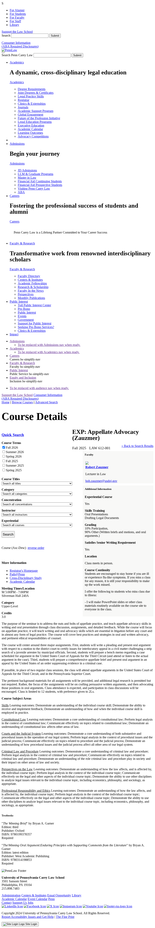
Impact (14, 334)
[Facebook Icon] (35, 906)
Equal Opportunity (59, 895)
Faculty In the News (31, 290)
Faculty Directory (29, 276)
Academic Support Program (35, 111)
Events (22, 316)
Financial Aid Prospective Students (40, 185)
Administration (11, 895)
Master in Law (27, 177)
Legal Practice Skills (31, 96)
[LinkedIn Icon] (12, 906)
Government (26, 319)
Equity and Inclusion (23, 377)
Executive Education (31, 125)
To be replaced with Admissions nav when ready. (49, 345)
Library (14, 24)
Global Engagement (30, 114)
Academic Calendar (30, 129)
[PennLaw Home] (9, 50)
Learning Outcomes (30, 132)
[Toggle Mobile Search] (3, 52)
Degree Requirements (31, 89)
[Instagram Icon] (71, 906)
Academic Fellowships (32, 283)
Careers (14, 196)
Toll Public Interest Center (34, 305)
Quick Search (13, 435)
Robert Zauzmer (96, 467)
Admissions (17, 143)
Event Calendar (37, 899)
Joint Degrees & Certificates (35, 92)
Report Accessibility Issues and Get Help (28, 916)
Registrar (23, 100)
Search (6, 35)
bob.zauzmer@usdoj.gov (101, 481)
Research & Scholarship (33, 287)
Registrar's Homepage (24, 570)
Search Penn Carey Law (17, 55)
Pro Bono (24, 309)
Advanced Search (46, 402)
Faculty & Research (22, 243)
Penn (51, 899)
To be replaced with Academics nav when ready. (49, 352)
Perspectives (26, 294)
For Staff (15, 21)
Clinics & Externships (32, 103)
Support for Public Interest (34, 323)
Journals (23, 107)
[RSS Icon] (118, 906)
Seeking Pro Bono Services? (36, 327)
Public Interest (19, 301)
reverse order (36, 548)
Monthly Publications (31, 298)
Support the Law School (17, 31)
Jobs (30, 902)
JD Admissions (27, 170)
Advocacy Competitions (33, 136)
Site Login (31, 924)
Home (5, 402)
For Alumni (17, 10)
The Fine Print (65, 916)
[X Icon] (53, 906)
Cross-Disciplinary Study (26, 578)
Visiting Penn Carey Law (34, 188)
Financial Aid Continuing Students (40, 181)
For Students (18, 14)
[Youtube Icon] (93, 906)
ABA (21, 192)
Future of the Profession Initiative (39, 118)
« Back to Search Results (137, 446)
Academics (17, 62)
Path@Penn (17, 574)
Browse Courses (22, 402)
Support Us (19, 902)
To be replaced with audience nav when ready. (39, 388)
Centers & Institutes (30, 279)
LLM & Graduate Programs (35, 174)
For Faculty (17, 17)
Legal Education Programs (35, 122)
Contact (7, 902)
